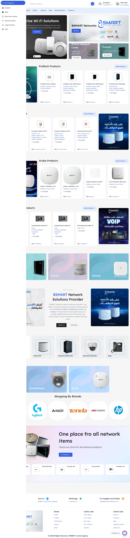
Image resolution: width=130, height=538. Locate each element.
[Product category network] (43, 347)
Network (43, 189)
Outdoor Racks (51, 86)
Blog (114, 521)
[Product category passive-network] (67, 347)
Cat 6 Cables (87, 518)
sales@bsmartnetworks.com (109, 501)
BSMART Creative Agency (78, 536)
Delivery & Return (118, 524)
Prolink (56, 515)
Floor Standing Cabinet (116, 88)
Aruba (80, 309)
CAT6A (44, 137)
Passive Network (45, 88)
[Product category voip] (117, 347)
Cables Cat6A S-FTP (38, 135)
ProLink (58, 309)
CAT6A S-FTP (36, 133)
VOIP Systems (88, 524)
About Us (116, 515)
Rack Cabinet (88, 515)
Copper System (36, 137)
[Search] (92, 4)
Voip (33, 234)
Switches (86, 528)
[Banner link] (99, 28)
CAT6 (79, 133)
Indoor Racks (73, 86)
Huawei (53, 312)
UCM (33, 228)
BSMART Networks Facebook (47, 501)
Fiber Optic (87, 521)
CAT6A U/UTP (58, 133)
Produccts (116, 518)
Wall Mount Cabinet (69, 90)
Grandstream (73, 309)
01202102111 (73, 501)
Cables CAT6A (58, 135)
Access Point (50, 189)
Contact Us (116, 528)
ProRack (42, 86)
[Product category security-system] (92, 347)
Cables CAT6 (85, 133)
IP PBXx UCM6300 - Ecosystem (38, 231)
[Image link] (110, 307)
